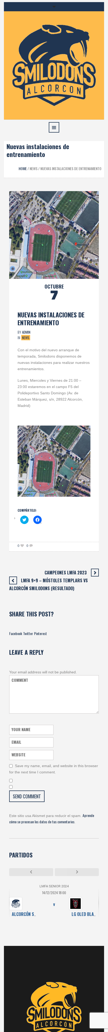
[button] (54, 235)
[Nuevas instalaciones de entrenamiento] (54, 234)
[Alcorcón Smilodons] (54, 64)
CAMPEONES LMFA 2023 (66, 572)
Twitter (28, 633)
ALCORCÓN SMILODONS (32, 914)
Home (23, 168)
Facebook (15, 633)
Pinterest (40, 633)
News (33, 168)
